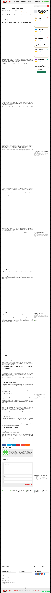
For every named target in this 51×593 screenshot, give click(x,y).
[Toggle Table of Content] (8, 20)
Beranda (17, 1)
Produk (30, 1)
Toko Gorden (16, 10)
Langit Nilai (36, 590)
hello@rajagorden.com (5, 442)
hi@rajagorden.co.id (7, 584)
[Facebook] (36, 574)
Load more (41, 69)
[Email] (44, 574)
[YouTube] (42, 574)
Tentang (24, 1)
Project (38, 1)
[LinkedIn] (40, 574)
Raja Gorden (4, 10)
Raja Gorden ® (15, 590)
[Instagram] (38, 574)
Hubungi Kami (46, 1)
